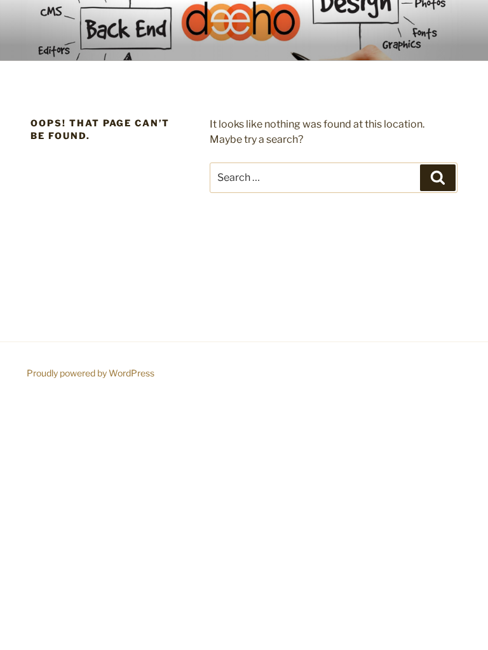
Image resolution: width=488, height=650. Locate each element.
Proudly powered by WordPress (90, 373)
